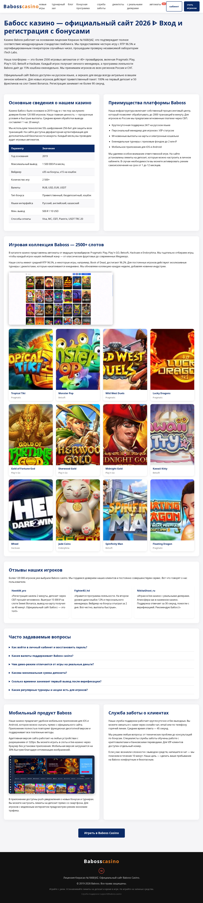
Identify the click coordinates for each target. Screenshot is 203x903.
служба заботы (101, 6)
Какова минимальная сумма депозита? (39, 672)
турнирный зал (58, 6)
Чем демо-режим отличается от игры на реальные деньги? (53, 664)
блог (70, 4)
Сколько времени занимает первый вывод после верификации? (56, 681)
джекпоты (118, 4)
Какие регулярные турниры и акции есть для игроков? (50, 690)
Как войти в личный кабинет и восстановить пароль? (49, 647)
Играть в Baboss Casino (101, 833)
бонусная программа (83, 6)
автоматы (157, 4)
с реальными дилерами (134, 6)
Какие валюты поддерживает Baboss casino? (42, 656)
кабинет (174, 6)
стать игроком (192, 6)
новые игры (42, 6)
